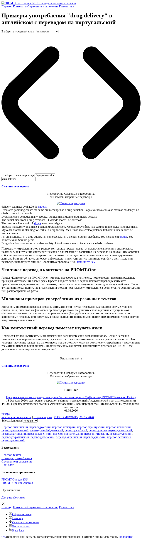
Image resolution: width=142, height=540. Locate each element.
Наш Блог (18, 530)
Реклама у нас (21, 526)
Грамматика (66, 6)
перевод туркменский (15, 437)
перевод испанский (118, 427)
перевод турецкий (120, 433)
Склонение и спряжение (16, 461)
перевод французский (91, 427)
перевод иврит (98, 430)
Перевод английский (14, 427)
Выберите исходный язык (17, 31)
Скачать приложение (25, 522)
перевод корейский (39, 433)
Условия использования (16, 417)
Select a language (11, 420)
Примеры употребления (16, 458)
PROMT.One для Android (17, 482)
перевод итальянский (14, 430)
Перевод (6, 6)
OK (3, 536)
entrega (42, 206)
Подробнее (126, 536)
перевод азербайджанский (46, 430)
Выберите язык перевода (18, 175)
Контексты (20, 6)
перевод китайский (13, 433)
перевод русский (40, 427)
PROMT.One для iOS (14, 479)
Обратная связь (21, 514)
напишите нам (86, 261)
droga (37, 223)
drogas (123, 236)
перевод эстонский (119, 437)
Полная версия (42, 417)
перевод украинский (69, 437)
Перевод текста (11, 454)
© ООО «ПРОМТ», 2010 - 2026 (74, 417)
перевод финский (94, 437)
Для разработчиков (13, 497)
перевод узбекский (42, 437)
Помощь (17, 518)
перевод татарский (96, 433)
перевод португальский (68, 433)
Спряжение (42, 6)
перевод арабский (76, 430)
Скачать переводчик (15, 186)
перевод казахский (120, 430)
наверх (5, 413)
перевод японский (13, 440)
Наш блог (7, 464)
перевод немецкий (64, 427)
